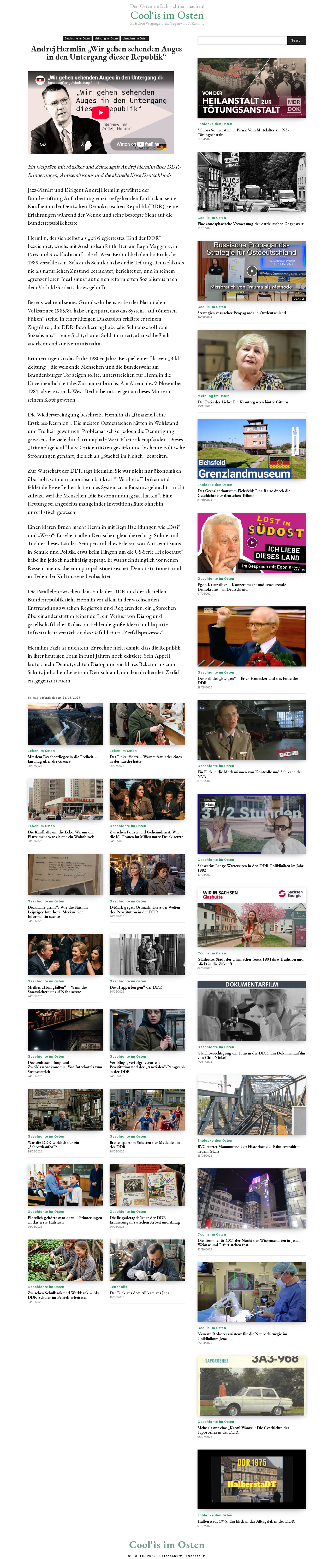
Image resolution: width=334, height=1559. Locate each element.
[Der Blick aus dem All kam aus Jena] (147, 1260)
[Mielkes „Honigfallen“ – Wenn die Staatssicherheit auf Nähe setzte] (65, 954)
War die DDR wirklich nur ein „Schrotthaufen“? (53, 1145)
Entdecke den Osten (215, 124)
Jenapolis (118, 1287)
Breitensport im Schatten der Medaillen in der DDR (145, 1145)
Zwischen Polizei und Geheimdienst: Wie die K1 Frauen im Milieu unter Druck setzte (146, 834)
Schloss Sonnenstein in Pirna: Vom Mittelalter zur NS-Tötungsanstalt (243, 132)
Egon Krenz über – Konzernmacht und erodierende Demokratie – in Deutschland (242, 587)
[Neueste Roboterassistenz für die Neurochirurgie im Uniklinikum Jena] (252, 1292)
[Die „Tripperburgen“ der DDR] (147, 954)
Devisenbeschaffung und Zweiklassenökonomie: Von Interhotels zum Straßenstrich (65, 1067)
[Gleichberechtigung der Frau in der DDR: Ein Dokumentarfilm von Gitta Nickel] (252, 1011)
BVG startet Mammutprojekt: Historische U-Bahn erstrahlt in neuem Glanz (249, 1149)
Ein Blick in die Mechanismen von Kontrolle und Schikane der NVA (250, 774)
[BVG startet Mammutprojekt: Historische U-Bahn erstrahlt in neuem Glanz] (252, 1105)
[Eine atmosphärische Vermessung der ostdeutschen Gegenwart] (252, 182)
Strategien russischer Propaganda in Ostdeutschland (242, 313)
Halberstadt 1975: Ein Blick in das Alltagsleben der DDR (246, 1521)
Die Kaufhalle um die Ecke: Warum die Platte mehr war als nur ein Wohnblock (61, 834)
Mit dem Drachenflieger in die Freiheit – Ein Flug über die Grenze (62, 759)
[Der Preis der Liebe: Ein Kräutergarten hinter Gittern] (252, 360)
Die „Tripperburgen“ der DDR (136, 987)
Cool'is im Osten (212, 217)
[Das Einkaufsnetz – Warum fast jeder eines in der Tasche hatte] (147, 724)
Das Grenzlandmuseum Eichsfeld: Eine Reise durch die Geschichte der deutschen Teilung (244, 493)
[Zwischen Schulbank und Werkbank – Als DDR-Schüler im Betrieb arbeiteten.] (65, 1260)
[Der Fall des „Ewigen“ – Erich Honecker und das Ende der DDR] (252, 636)
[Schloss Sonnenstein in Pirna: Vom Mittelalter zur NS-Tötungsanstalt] (252, 88)
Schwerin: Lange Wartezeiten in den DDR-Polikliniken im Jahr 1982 (250, 868)
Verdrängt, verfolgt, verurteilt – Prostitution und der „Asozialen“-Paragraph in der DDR (147, 1067)
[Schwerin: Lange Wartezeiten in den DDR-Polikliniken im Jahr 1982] (252, 824)
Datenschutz (170, 1556)
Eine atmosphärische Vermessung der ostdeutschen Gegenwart (250, 224)
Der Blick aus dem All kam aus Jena (139, 1293)
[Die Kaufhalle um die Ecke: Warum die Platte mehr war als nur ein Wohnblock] (65, 799)
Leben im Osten (41, 750)
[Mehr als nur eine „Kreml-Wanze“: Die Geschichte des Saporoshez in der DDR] (252, 1386)
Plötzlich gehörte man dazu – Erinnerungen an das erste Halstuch (65, 1220)
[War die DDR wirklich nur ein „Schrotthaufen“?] (65, 1110)
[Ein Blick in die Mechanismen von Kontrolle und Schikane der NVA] (252, 730)
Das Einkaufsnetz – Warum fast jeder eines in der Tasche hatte (146, 759)
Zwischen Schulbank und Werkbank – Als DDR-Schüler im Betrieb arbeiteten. (63, 1295)
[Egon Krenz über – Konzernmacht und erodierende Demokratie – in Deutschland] (252, 543)
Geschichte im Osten (77, 38)
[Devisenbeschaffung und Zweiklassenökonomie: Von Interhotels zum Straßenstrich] (65, 1030)
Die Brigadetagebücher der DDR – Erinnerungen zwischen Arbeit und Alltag (145, 1220)
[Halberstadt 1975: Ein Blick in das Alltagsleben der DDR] (252, 1479)
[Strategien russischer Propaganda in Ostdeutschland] (252, 271)
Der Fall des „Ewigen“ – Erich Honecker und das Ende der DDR (248, 681)
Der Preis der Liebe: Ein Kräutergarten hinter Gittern (243, 402)
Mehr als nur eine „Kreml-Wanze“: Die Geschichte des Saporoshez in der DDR (243, 1430)
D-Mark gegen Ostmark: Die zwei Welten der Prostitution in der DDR (145, 910)
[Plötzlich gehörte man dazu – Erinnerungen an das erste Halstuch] (65, 1185)
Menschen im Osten (134, 38)
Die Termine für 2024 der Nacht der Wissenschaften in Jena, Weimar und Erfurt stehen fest (249, 1243)
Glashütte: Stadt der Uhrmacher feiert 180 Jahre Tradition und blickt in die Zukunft (250, 962)
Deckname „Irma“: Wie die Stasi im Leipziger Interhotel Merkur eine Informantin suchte (58, 912)
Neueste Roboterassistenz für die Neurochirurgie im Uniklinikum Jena (242, 1336)
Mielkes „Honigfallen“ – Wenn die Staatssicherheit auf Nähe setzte (57, 989)
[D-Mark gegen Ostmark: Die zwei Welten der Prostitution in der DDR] (147, 874)
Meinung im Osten (106, 38)
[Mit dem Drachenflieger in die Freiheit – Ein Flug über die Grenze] (65, 724)
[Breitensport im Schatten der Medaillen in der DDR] (147, 1110)
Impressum (196, 1556)
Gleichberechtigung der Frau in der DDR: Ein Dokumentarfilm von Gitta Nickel (251, 1055)
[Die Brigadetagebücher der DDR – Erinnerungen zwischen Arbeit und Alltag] (147, 1185)
